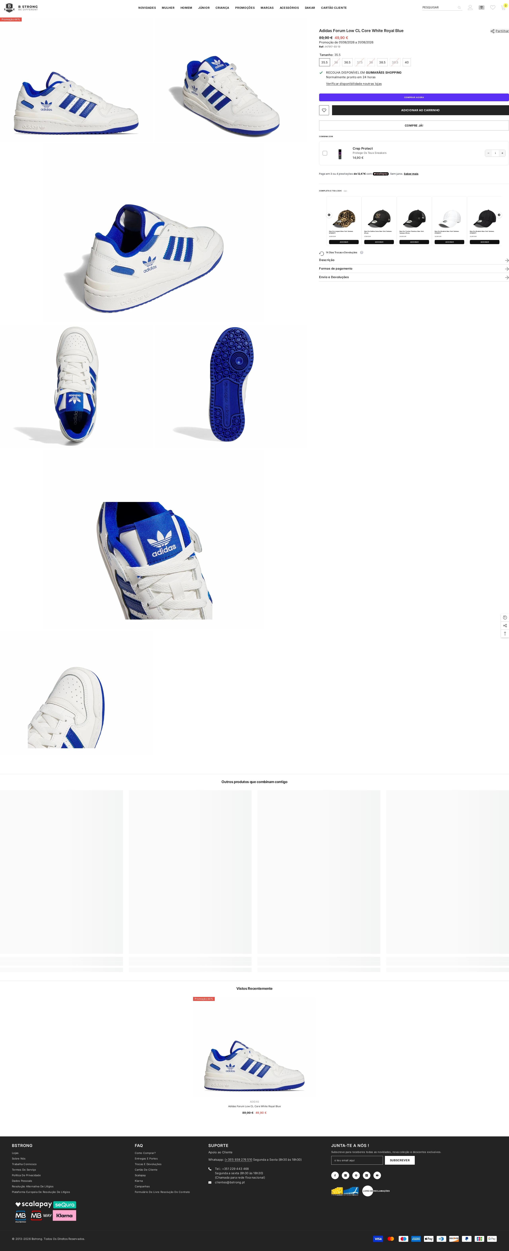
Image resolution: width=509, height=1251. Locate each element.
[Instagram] (293, 659)
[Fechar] (348, 579)
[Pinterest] (301, 659)
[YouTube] (318, 659)
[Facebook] (284, 659)
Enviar (301, 642)
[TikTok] (309, 659)
